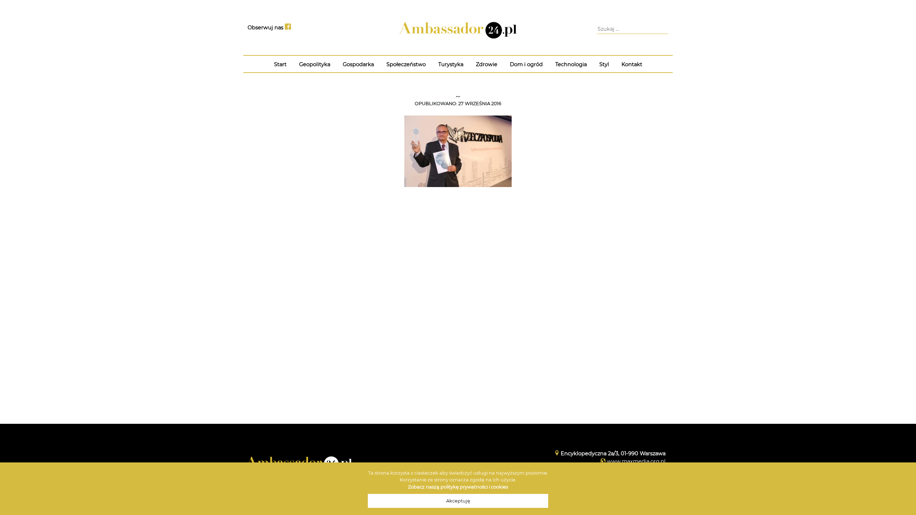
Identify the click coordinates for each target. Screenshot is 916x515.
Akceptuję (458, 501)
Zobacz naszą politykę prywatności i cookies (458, 487)
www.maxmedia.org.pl (636, 461)
